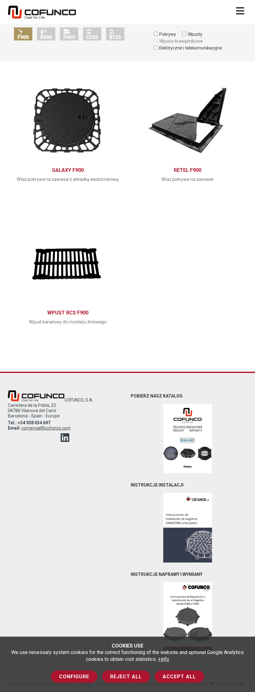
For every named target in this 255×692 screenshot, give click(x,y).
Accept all (179, 677)
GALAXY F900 (68, 170)
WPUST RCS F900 (67, 313)
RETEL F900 (187, 170)
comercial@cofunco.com (46, 428)
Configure (74, 677)
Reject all (126, 677)
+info (163, 659)
